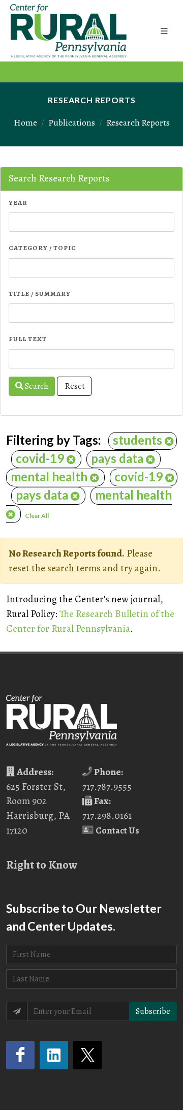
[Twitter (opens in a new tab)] (87, 1055)
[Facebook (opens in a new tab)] (20, 1055)
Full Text (28, 338)
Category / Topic (42, 247)
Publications (71, 122)
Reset (74, 386)
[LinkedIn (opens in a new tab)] (54, 1055)
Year (18, 202)
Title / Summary (40, 293)
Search (35, 386)
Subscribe (153, 1011)
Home (25, 122)
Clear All (37, 515)
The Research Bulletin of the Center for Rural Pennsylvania (90, 621)
